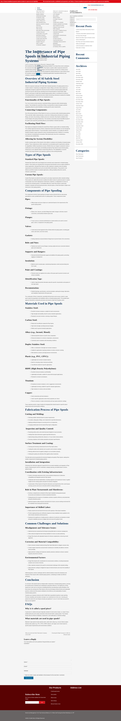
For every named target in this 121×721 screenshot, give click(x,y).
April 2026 (78, 73)
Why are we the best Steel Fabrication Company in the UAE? (36, 633)
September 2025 (79, 83)
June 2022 (78, 134)
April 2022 (78, 138)
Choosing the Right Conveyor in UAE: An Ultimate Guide (61, 633)
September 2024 (79, 105)
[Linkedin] (86, 5)
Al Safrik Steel (40, 96)
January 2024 (79, 117)
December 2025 (79, 77)
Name (26, 662)
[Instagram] (81, 5)
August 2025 (79, 85)
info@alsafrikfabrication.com (97, 5)
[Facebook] (78, 5)
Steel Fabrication (80, 156)
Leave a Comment (29, 64)
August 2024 (79, 107)
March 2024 (78, 113)
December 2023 (79, 119)
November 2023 (79, 121)
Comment (27, 643)
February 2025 (79, 95)
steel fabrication (57, 597)
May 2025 (78, 91)
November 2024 (79, 101)
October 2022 (79, 127)
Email (26, 666)
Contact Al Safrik (56, 598)
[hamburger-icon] (85, 7)
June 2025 (78, 89)
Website (26, 670)
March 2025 (78, 93)
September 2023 (79, 125)
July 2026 (78, 69)
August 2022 (79, 130)
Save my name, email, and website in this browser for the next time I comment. (45, 675)
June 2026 (78, 71)
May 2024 (78, 111)
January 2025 (79, 97)
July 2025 (78, 87)
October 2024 (79, 103)
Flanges (33, 220)
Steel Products (37, 64)
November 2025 (79, 79)
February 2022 (79, 140)
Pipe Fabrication (79, 154)
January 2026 (79, 75)
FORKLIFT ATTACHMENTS (76, 11)
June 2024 (78, 109)
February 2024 (79, 115)
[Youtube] (83, 5)
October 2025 (79, 81)
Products (39, 9)
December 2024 (79, 99)
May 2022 (78, 136)
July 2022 (78, 132)
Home (38, 8)
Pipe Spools (28, 103)
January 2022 (79, 142)
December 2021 (79, 144)
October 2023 (79, 123)
